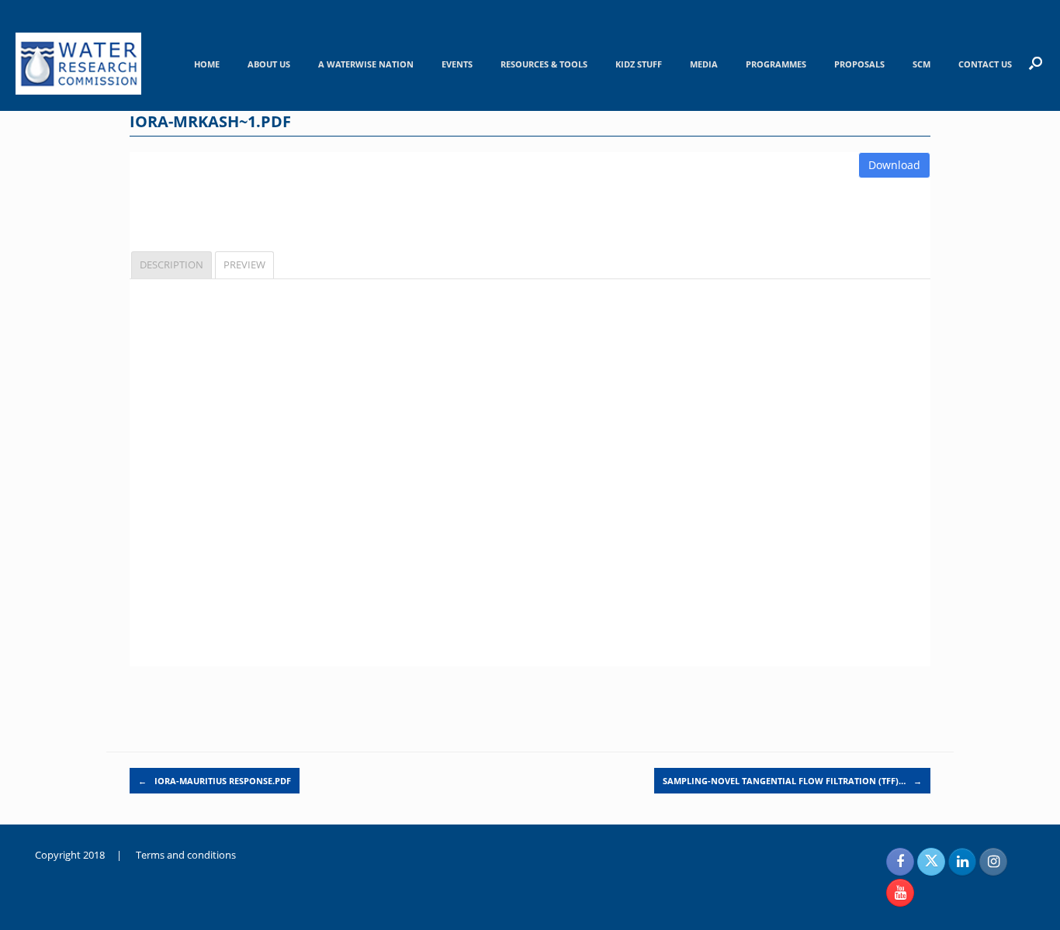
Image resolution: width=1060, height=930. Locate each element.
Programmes (776, 64)
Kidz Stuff (638, 64)
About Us (269, 64)
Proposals (859, 64)
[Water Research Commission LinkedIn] (962, 862)
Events (457, 64)
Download (894, 164)
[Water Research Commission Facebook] (900, 862)
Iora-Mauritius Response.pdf (214, 781)
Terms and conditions (186, 855)
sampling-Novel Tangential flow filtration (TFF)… (792, 781)
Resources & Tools (544, 64)
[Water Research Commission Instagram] (993, 862)
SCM (921, 64)
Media (704, 64)
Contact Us (985, 64)
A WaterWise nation (366, 64)
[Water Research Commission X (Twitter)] (931, 862)
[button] (1035, 62)
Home (207, 64)
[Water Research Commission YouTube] (900, 893)
